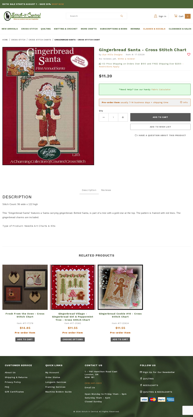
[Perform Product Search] (122, 16)
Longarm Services (55, 382)
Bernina (135, 29)
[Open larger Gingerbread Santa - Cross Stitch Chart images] (48, 108)
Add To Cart (25, 339)
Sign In (162, 16)
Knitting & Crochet (66, 29)
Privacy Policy (13, 382)
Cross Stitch (29, 29)
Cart (183, 16)
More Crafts (89, 29)
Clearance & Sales (180, 29)
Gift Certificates (14, 392)
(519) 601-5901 (93, 383)
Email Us (90, 387)
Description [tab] (89, 190)
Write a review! (126, 59)
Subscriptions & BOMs (113, 29)
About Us (10, 372)
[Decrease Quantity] (104, 117)
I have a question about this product (161, 135)
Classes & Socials (154, 29)
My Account (52, 372)
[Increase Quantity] (123, 117)
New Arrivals (10, 29)
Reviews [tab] (106, 190)
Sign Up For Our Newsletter (158, 372)
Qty (101, 111)
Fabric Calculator (161, 89)
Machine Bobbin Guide (58, 392)
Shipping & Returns (16, 377)
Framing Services (55, 387)
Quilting (46, 29)
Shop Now (58, 4)
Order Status (52, 377)
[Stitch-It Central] (22, 16)
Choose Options (73, 339)
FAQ (7, 387)
